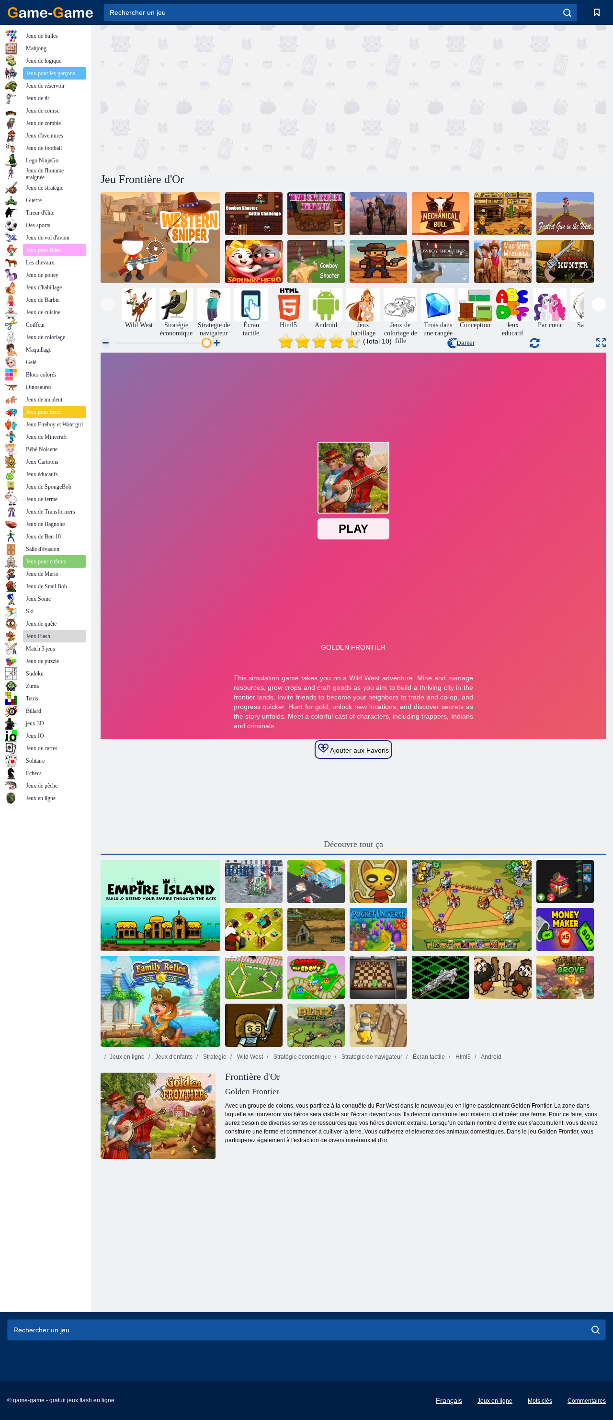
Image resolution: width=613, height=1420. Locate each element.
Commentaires (587, 1400)
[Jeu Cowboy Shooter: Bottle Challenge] (254, 213)
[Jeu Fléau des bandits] (565, 261)
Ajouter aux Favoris (359, 750)
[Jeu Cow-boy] (378, 261)
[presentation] (107, 304)
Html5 (462, 1057)
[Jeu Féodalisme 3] (254, 881)
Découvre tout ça (353, 844)
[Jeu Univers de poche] (378, 929)
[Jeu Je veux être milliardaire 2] (565, 881)
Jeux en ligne (127, 1057)
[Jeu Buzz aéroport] (316, 881)
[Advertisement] (227, 97)
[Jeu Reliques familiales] (160, 1001)
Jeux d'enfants (173, 1057)
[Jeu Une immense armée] (254, 1025)
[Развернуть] (601, 342)
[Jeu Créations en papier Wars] (378, 881)
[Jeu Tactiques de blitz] (316, 1025)
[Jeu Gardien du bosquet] (316, 977)
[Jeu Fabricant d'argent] (565, 929)
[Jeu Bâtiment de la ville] (254, 929)
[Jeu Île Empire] (160, 905)
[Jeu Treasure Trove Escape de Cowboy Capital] (316, 213)
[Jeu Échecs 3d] (378, 977)
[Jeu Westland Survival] (378, 213)
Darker (466, 343)
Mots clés (540, 1400)
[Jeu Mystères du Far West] (503, 261)
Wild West (249, 1057)
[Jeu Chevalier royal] (472, 905)
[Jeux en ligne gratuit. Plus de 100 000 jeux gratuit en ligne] (50, 12)
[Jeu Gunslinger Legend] (503, 213)
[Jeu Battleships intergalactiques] (440, 977)
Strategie (214, 1057)
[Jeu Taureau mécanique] (440, 213)
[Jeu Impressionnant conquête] (503, 977)
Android (490, 1057)
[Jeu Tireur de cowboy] (316, 261)
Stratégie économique (301, 1057)
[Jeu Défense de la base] (316, 929)
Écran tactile (428, 1057)
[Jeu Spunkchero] (254, 261)
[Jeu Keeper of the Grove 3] (565, 977)
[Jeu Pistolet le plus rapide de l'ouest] (565, 213)
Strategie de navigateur (371, 1057)
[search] (567, 12)
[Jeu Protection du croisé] (378, 1025)
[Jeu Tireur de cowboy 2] (440, 261)
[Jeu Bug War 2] (254, 977)
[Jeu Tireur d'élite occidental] (160, 237)
